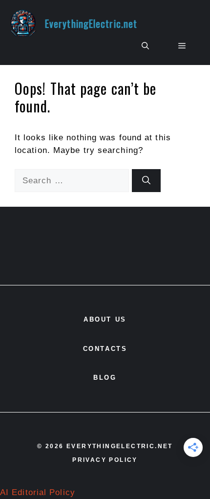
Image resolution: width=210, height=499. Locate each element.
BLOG (104, 377)
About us (105, 319)
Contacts (105, 348)
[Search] (146, 181)
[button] (145, 46)
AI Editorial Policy (37, 492)
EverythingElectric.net (91, 23)
